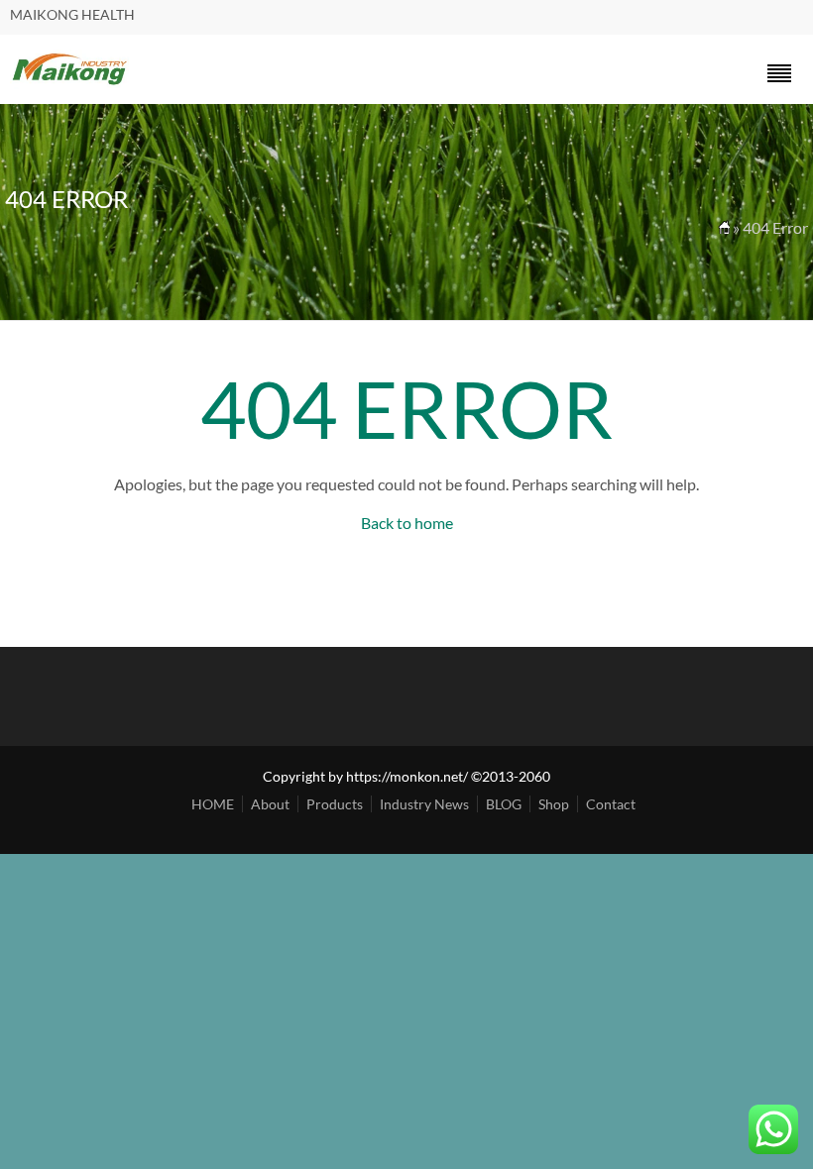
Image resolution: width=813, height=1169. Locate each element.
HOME (212, 804)
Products (334, 804)
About (270, 804)
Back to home (407, 522)
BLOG (504, 804)
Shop (553, 804)
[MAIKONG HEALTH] (70, 82)
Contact (611, 804)
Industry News (424, 804)
